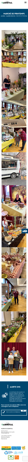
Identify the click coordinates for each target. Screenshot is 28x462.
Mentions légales (5, 437)
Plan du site (4, 438)
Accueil (3, 16)
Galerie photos (10, 16)
